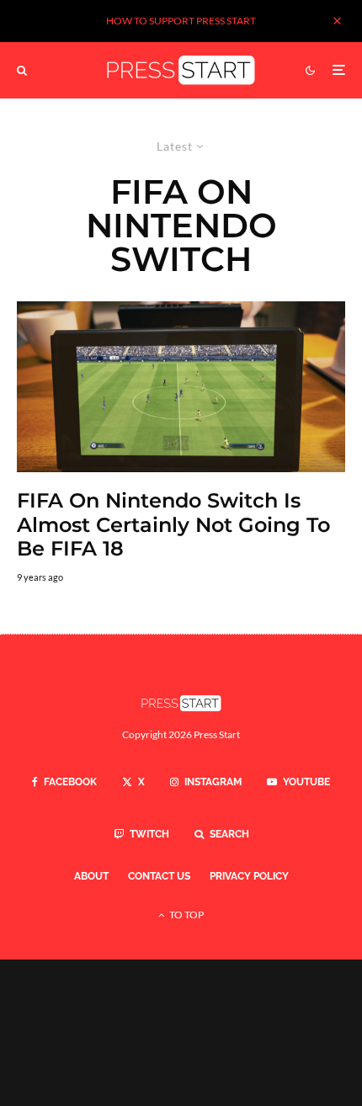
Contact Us (159, 876)
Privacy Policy (249, 876)
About (91, 876)
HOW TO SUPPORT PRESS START (181, 20)
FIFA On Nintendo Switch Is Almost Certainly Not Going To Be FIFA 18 (173, 525)
